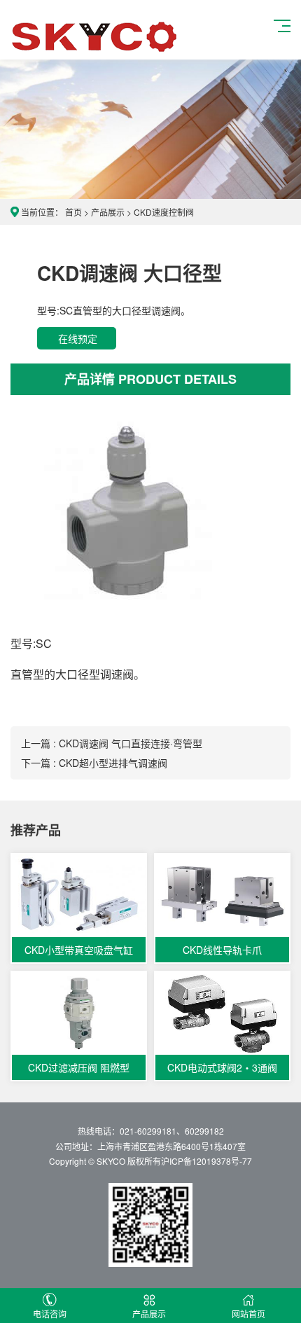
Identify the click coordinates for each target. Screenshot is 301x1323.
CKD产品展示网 (95, 35)
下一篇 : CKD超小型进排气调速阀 (94, 763)
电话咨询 (49, 1313)
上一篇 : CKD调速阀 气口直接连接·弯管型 (111, 743)
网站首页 (248, 1313)
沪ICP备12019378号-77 (206, 1161)
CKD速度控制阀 (164, 212)
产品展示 (108, 212)
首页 (73, 212)
